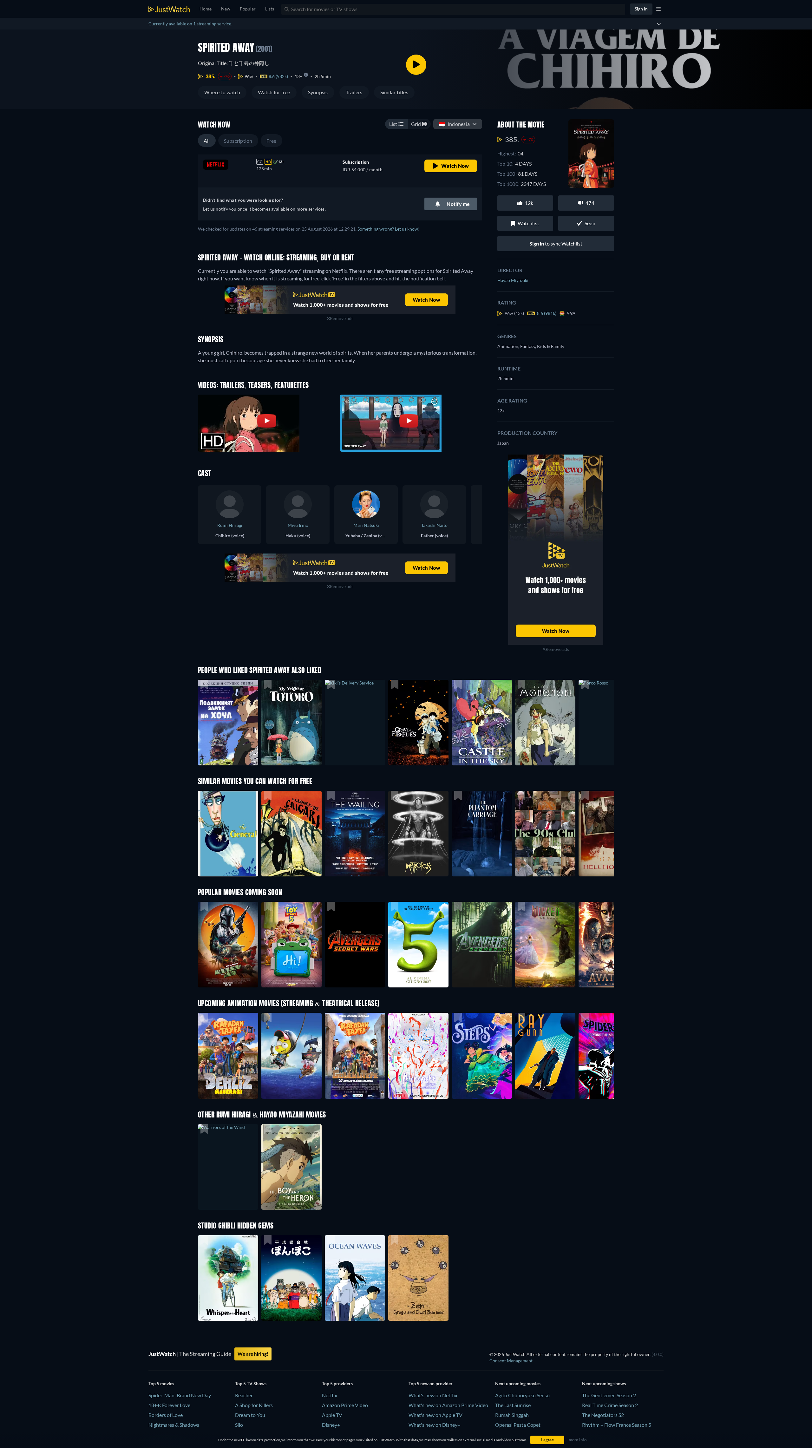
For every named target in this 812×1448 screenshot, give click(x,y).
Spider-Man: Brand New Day (179, 1395)
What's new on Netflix (433, 1395)
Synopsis (318, 92)
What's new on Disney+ (434, 1425)
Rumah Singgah (512, 1415)
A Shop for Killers (254, 1405)
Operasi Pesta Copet (517, 1425)
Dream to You (250, 1415)
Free (271, 141)
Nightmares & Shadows (173, 1425)
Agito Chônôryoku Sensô (522, 1395)
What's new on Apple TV (435, 1415)
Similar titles (394, 92)
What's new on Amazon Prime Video (448, 1405)
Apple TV (332, 1415)
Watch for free (274, 92)
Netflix (329, 1395)
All (207, 141)
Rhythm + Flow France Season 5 (616, 1425)
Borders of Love (165, 1415)
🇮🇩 (454, 124)
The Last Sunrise (513, 1405)
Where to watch (222, 92)
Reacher (244, 1395)
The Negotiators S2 (603, 1415)
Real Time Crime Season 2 (610, 1405)
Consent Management (511, 1360)
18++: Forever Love (169, 1405)
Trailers (354, 92)
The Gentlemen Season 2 (609, 1395)
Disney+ (331, 1425)
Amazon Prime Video (345, 1405)
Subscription (238, 141)
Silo (239, 1425)
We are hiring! (253, 1354)
